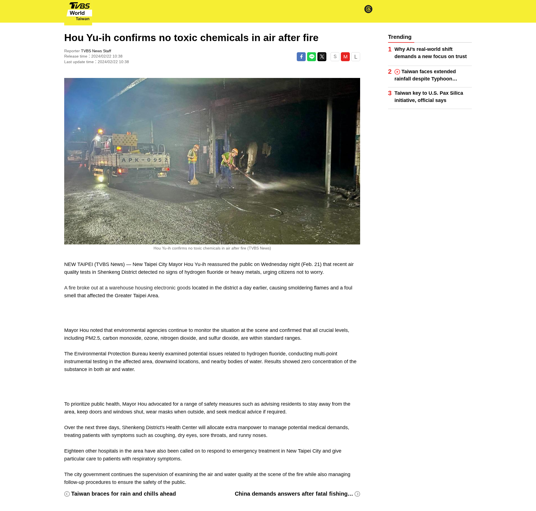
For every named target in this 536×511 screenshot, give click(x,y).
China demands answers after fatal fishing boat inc (303, 494)
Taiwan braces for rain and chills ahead (123, 494)
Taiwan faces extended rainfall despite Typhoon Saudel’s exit (425, 75)
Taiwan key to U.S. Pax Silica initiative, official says (428, 96)
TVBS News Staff (96, 51)
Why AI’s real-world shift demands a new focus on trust (430, 52)
